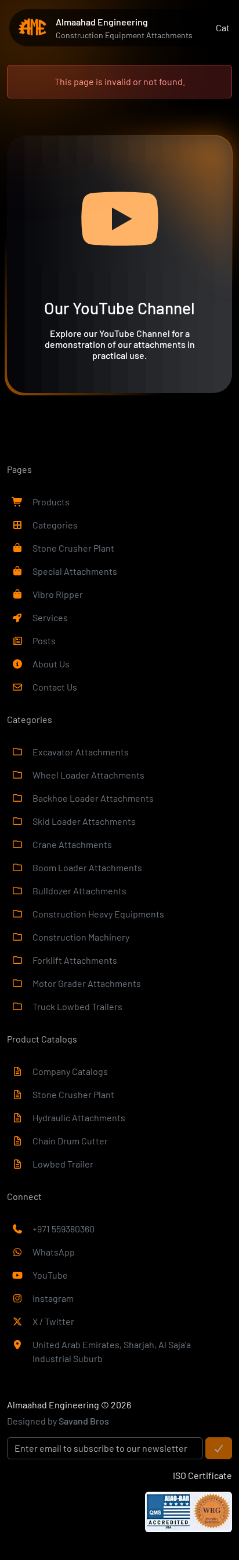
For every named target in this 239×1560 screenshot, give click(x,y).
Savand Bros (84, 1420)
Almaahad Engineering (53, 1404)
